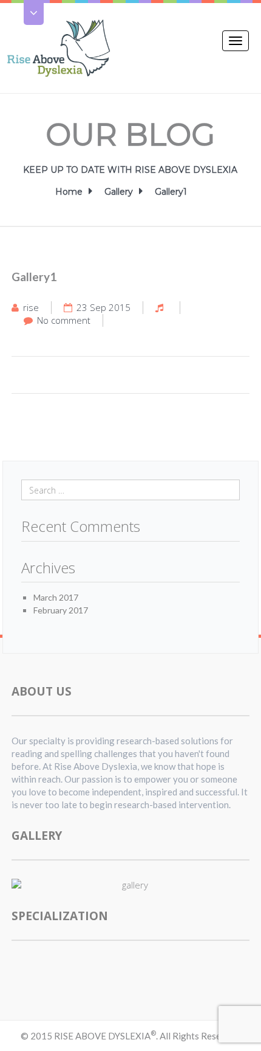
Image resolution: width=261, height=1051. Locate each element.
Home (69, 191)
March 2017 (55, 597)
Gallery (118, 191)
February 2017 (60, 610)
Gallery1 (171, 191)
